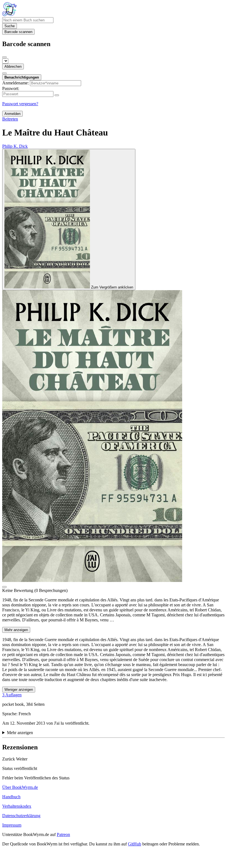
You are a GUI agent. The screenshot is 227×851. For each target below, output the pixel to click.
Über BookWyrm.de (20, 787)
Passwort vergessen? (20, 103)
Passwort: (10, 88)
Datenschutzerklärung (21, 815)
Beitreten (10, 119)
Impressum (11, 825)
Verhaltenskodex (16, 806)
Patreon (63, 834)
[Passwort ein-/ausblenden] (57, 95)
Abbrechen (13, 66)
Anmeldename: (15, 83)
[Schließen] (4, 57)
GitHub (134, 844)
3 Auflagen (12, 694)
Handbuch (11, 796)
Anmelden (12, 114)
